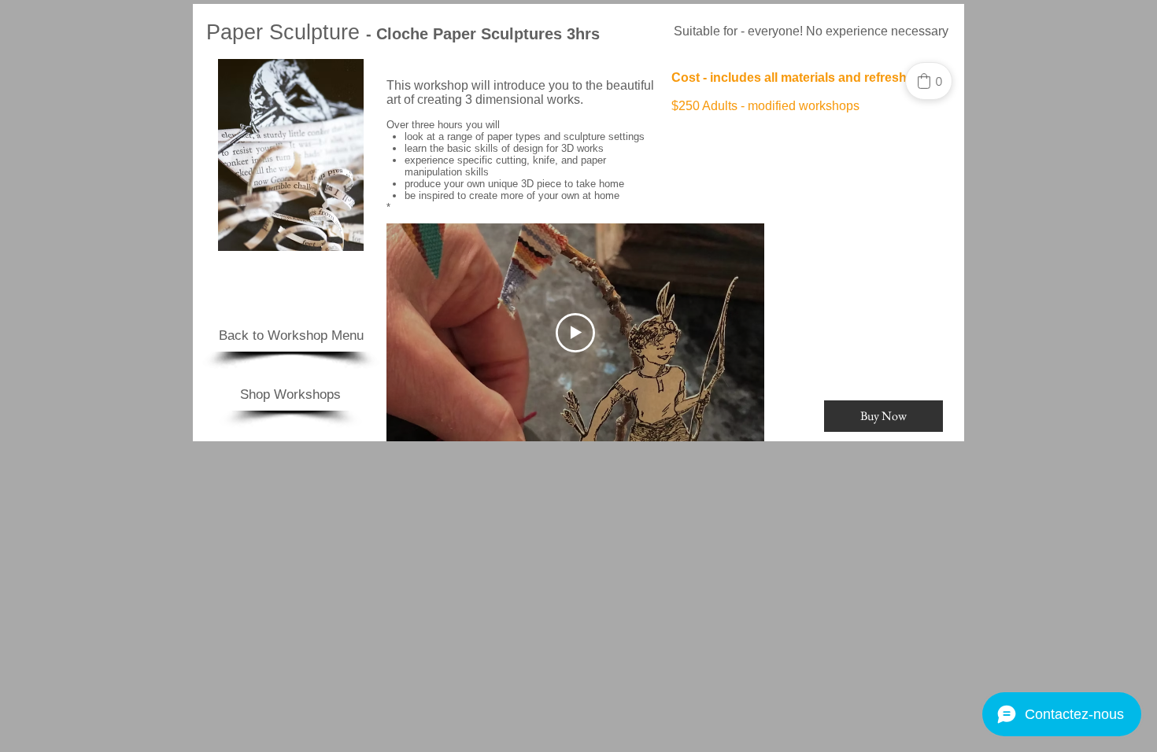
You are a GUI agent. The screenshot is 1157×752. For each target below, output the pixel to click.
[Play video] (575, 332)
